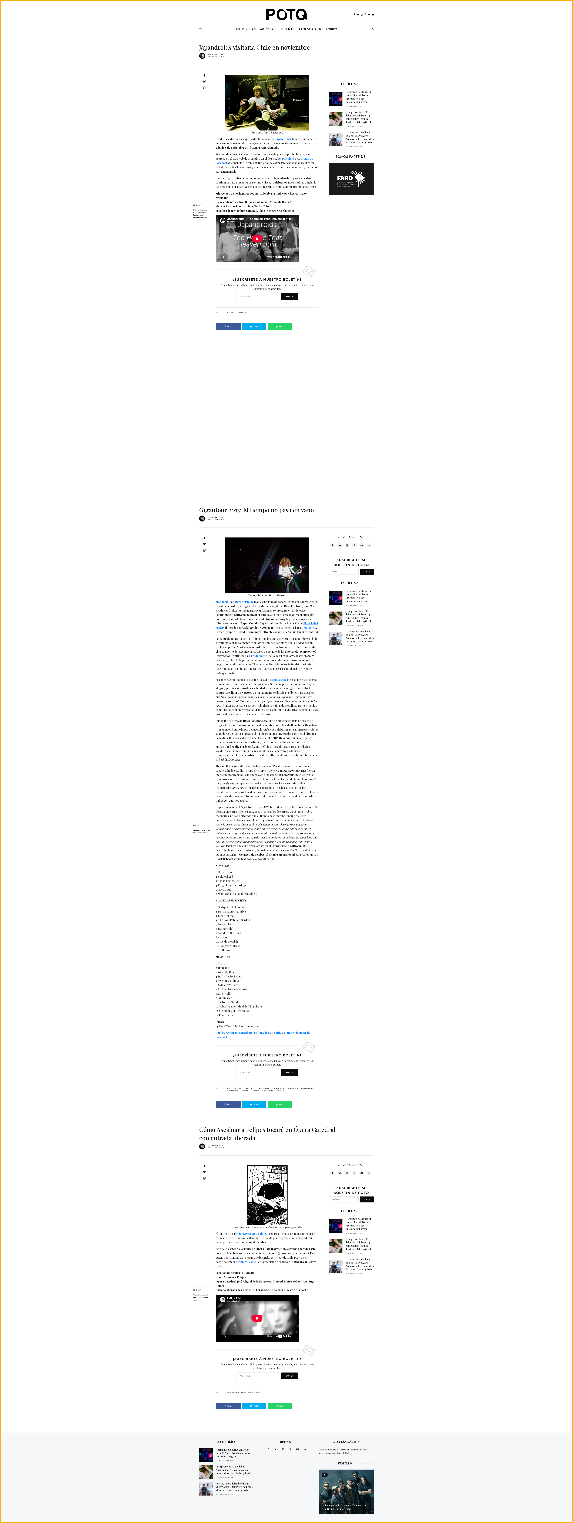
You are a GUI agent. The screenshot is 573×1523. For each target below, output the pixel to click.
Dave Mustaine (244, 602)
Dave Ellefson (278, 1088)
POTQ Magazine (216, 54)
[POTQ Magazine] (286, 15)
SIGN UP (289, 296)
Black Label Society (234, 1088)
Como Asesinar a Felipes (236, 1392)
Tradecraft (258, 656)
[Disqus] (286, 375)
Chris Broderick (264, 1088)
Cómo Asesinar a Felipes (251, 1233)
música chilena (254, 1392)
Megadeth (222, 602)
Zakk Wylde (280, 1091)
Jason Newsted (279, 680)
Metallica (309, 627)
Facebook (230, 313)
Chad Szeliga (250, 1088)
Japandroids (283, 139)
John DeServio (232, 1091)
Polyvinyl (288, 158)
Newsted (255, 1091)
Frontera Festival (246, 1262)
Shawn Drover (267, 1091)
